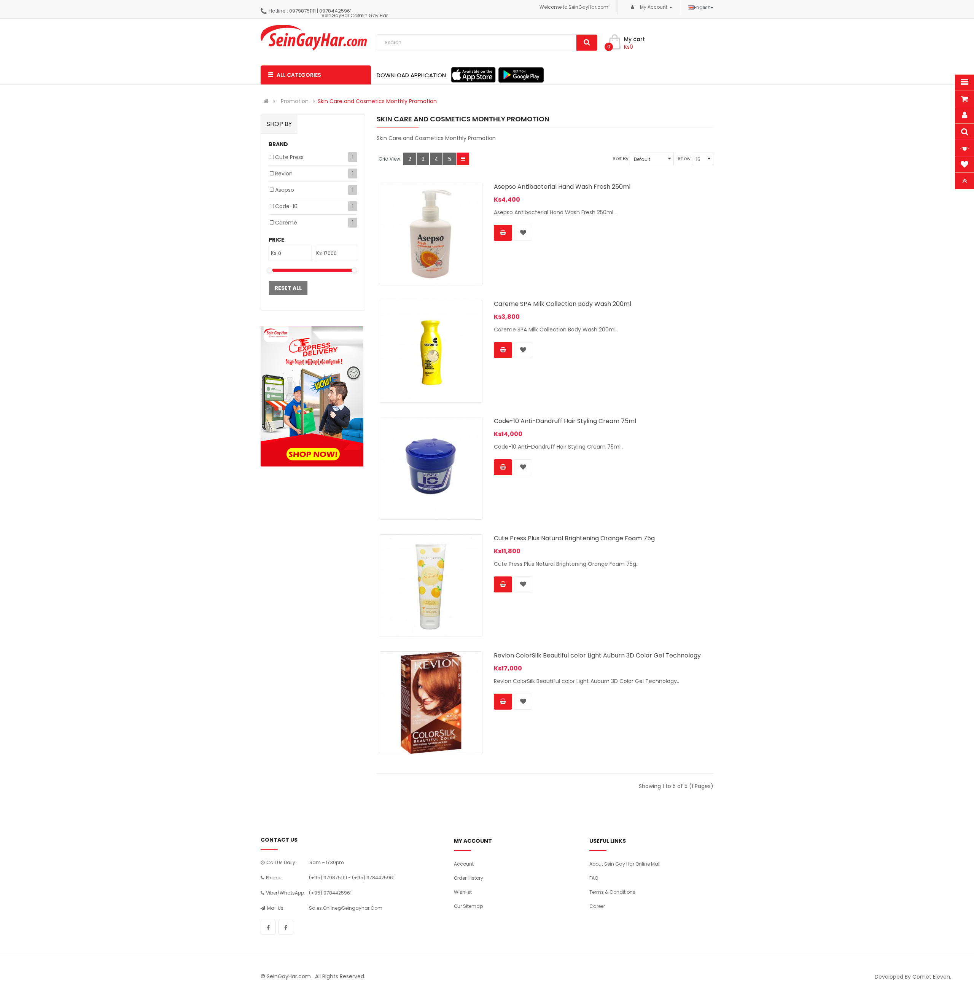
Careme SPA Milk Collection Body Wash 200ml (562, 303)
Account (464, 864)
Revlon (284, 173)
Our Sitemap (468, 906)
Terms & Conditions (612, 892)
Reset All (288, 288)
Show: (685, 158)
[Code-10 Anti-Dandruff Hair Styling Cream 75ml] (431, 468)
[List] (463, 159)
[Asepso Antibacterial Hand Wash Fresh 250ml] (431, 234)
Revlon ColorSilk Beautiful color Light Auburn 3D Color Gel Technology (597, 655)
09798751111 (302, 10)
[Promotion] (312, 396)
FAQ (593, 878)
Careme (286, 222)
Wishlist (463, 892)
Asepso (284, 190)
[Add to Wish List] (523, 233)
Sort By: (621, 158)
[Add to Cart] (503, 233)
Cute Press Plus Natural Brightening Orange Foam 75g (574, 538)
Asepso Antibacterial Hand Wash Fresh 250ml (562, 186)
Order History (468, 878)
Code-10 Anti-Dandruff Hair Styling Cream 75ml (565, 421)
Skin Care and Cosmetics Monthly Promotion (377, 101)
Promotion (295, 101)
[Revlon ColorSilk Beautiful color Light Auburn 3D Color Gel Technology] (431, 703)
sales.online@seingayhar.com (345, 908)
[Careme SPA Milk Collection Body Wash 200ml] (431, 351)
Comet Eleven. (931, 977)
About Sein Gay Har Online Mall (624, 864)
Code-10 (286, 206)
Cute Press (289, 157)
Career (597, 906)
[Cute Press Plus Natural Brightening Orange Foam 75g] (431, 586)
